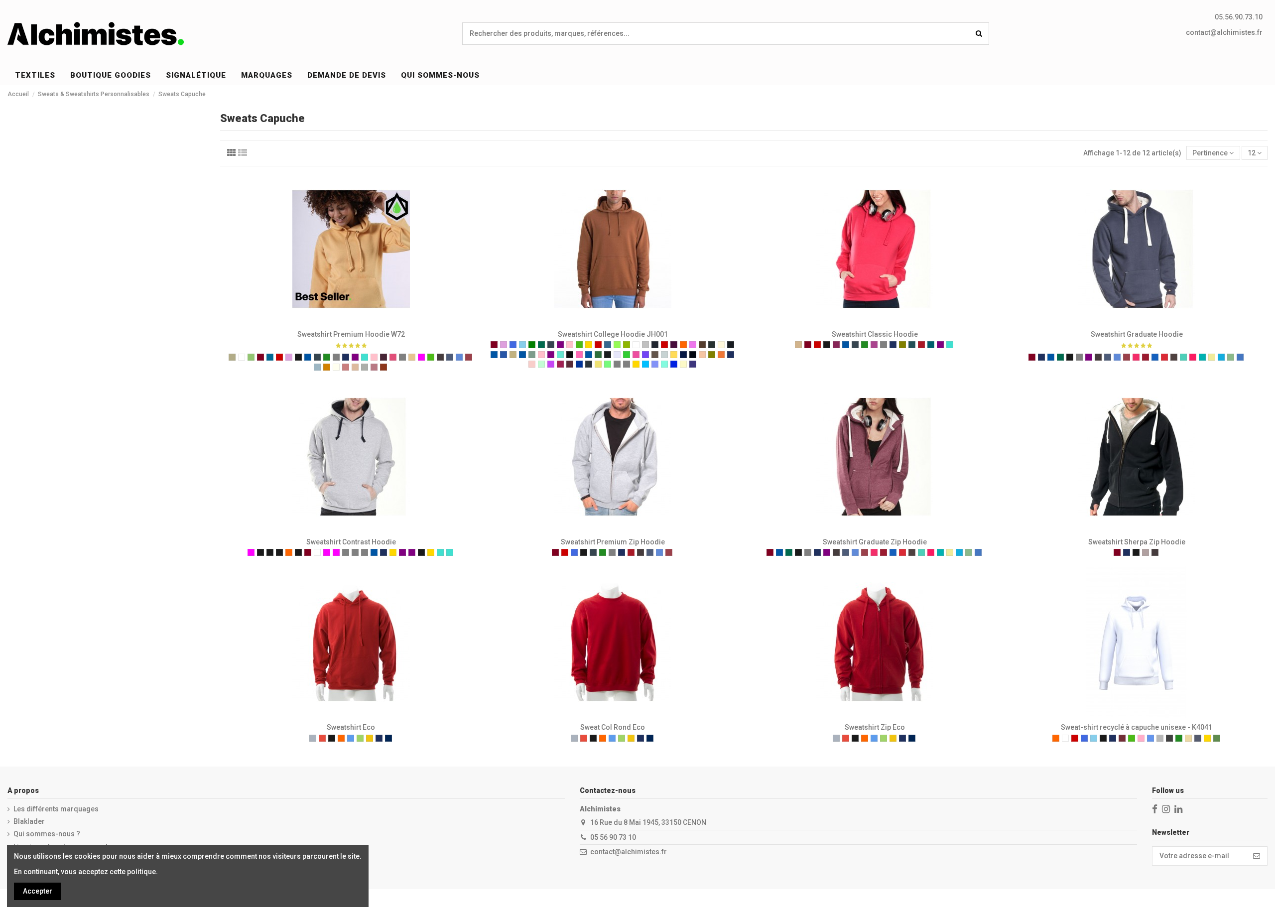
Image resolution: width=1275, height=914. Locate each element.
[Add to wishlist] (337, 322)
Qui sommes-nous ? (46, 834)
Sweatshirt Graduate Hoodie (1137, 334)
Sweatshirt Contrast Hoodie (351, 542)
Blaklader (29, 821)
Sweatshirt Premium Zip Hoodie (613, 542)
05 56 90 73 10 (613, 837)
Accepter (37, 891)
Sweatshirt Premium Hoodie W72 (351, 334)
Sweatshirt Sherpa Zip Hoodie (1136, 542)
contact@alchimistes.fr (1224, 32)
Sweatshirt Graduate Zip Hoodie (875, 542)
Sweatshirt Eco (351, 727)
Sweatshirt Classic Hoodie (875, 334)
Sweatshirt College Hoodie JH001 (613, 334)
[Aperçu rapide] (365, 322)
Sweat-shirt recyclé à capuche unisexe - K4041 (1136, 727)
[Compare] (351, 322)
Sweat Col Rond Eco (612, 727)
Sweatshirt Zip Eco (875, 727)
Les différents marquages (56, 809)
